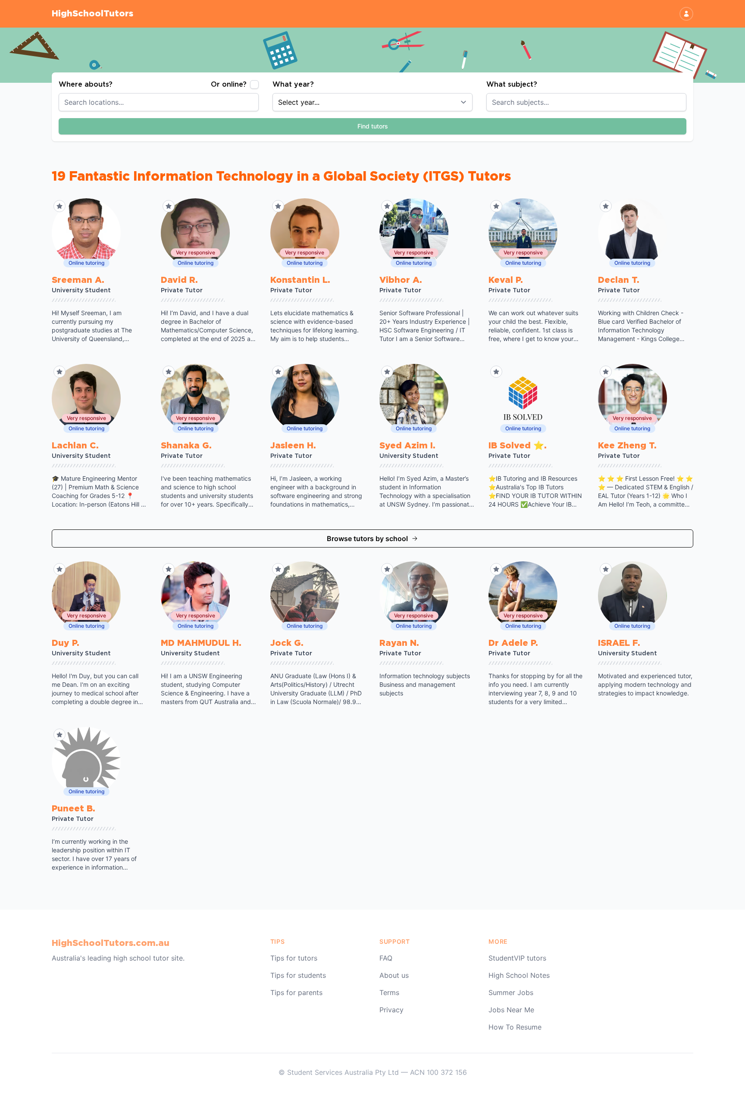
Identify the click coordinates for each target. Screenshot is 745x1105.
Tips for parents (296, 992)
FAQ (385, 958)
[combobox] (158, 102)
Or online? (229, 84)
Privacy (391, 1009)
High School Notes (519, 975)
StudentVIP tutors (517, 958)
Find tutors (372, 126)
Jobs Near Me (511, 1009)
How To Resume (515, 1027)
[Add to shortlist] (59, 206)
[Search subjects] (684, 102)
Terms (389, 992)
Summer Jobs (510, 992)
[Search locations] (257, 102)
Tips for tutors (293, 958)
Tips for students (298, 975)
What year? (293, 84)
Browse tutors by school (367, 538)
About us (394, 975)
